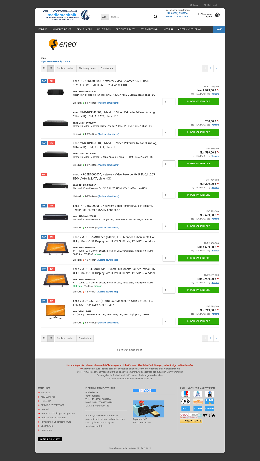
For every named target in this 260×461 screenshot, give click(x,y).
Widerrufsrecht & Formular (52, 417)
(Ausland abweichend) (108, 103)
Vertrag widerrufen (50, 439)
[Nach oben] (250, 456)
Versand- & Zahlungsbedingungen (56, 413)
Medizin (168, 29)
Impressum (45, 430)
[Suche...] (155, 17)
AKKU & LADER (84, 29)
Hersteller (44, 401)
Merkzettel (211, 5)
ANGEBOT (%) (46, 396)
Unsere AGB (45, 426)
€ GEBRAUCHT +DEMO (189, 29)
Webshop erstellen (118, 448)
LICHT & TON (104, 29)
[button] (44, 68)
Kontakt (43, 409)
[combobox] (65, 68)
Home (219, 29)
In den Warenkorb (198, 101)
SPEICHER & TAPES (125, 29)
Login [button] (195, 5)
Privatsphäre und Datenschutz (54, 421)
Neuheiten (44, 392)
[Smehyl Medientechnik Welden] (67, 15)
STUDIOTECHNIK (149, 29)
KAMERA (42, 29)
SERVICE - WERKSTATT (51, 405)
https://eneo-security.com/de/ (56, 61)
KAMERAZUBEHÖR (62, 29)
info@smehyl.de (101, 405)
